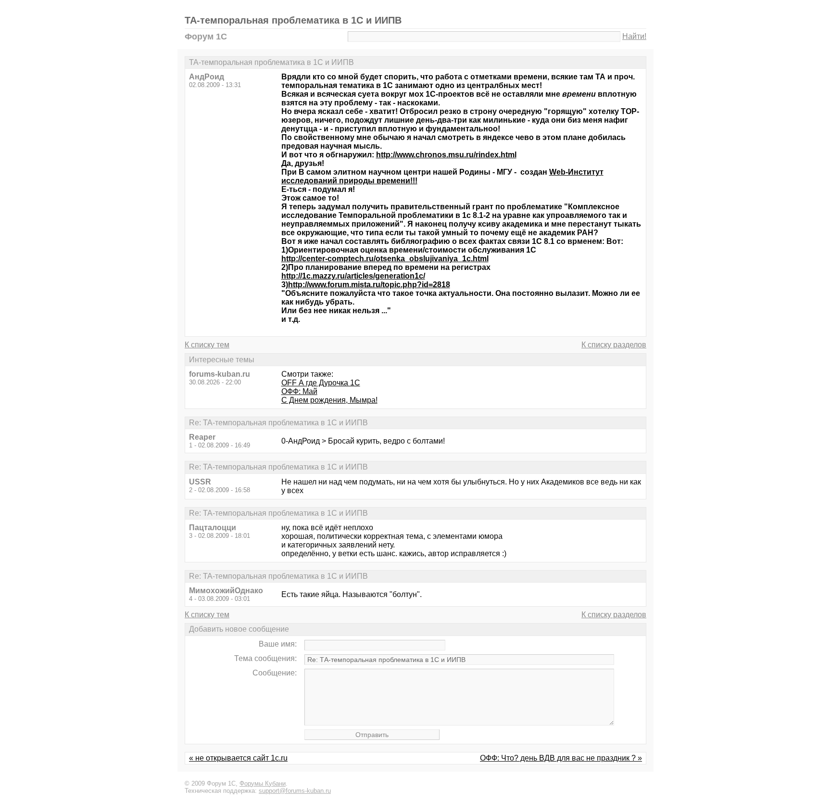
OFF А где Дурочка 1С (320, 383)
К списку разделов (613, 345)
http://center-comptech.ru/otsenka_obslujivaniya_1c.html (385, 259)
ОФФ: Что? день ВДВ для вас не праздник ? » (561, 758)
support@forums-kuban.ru (295, 790)
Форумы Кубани (262, 783)
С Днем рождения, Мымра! (329, 400)
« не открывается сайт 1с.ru (238, 758)
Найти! (634, 36)
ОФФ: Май (299, 391)
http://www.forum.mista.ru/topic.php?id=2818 (369, 284)
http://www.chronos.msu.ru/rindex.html (446, 155)
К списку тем (207, 345)
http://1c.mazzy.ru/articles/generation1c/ (353, 276)
